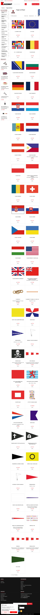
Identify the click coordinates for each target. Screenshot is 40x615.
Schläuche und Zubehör (4, 37)
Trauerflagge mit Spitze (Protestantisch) (32, 444)
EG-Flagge (32, 31)
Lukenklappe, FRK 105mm (5, 66)
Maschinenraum (4, 25)
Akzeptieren (13, 612)
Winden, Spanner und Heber (4, 56)
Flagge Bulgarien (32, 72)
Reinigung (3, 32)
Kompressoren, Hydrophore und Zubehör (4, 21)
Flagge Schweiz (32, 196)
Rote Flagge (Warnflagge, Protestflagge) (18, 382)
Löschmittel (3, 23)
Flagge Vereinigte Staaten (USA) (32, 258)
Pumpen (3, 29)
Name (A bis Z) (32, 16)
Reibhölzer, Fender (4, 31)
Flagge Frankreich (32, 93)
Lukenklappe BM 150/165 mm (5, 96)
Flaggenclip (18, 299)
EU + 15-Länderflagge (18, 52)
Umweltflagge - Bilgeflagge (32, 463)
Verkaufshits (3, 59)
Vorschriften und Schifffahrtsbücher (5, 51)
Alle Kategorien (4, 10)
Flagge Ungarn (18, 258)
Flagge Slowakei (32, 216)
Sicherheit (3, 42)
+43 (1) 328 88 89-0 (9, 0)
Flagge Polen (18, 175)
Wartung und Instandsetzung (4, 54)
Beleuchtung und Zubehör (4, 12)
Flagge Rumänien (18, 196)
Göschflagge (32, 319)
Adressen (2, 597)
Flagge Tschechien (18, 237)
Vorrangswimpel (32, 484)
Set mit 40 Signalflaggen (32, 402)
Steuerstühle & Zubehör (4, 44)
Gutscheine (2, 598)
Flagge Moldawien (18, 134)
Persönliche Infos (3, 593)
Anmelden (29, 0)
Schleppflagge (18, 402)
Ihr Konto (3, 591)
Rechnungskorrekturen (4, 596)
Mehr (18, 36)
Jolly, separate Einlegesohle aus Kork (5, 76)
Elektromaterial (4, 14)
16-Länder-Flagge (18, 31)
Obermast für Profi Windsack (32, 340)
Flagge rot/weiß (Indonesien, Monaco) (32, 176)
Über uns (22, 582)
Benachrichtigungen (3, 600)
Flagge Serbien (18, 216)
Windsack (18, 546)
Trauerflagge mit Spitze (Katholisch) (18, 443)
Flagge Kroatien (18, 113)
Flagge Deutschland (18, 93)
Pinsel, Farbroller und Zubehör (4, 27)
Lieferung (22, 581)
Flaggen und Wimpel (3, 16)
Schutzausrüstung (4, 40)
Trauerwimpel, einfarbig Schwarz (18, 463)
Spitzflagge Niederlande (18, 422)
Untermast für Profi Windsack (17, 484)
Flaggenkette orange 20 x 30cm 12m (32, 299)
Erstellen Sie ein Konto (36, 0)
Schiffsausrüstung (4, 34)
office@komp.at (25, 597)
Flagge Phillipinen (32, 155)
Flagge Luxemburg (32, 113)
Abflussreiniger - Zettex (5, 106)
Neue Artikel (2, 582)
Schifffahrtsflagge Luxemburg (32, 381)
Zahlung (22, 583)
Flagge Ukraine (32, 237)
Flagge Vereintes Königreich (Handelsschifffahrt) (32, 279)
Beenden (5, 612)
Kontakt (2, 0)
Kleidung (3, 18)
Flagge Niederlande (32, 134)
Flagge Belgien (32, 52)
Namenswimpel (18, 340)
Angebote (2, 581)
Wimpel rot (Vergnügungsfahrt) (18, 525)
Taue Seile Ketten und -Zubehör (4, 47)
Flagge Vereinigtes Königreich (18, 278)
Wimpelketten (32, 525)
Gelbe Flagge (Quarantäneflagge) (18, 319)
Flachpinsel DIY (4, 116)
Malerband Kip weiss (4, 86)
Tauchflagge (32, 422)
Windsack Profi (32, 546)
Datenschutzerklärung (5, 610)
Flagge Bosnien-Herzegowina (18, 72)
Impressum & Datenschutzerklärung (26, 585)
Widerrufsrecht (23, 586)
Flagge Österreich (18, 155)
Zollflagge (18, 566)
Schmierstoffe (4, 38)
